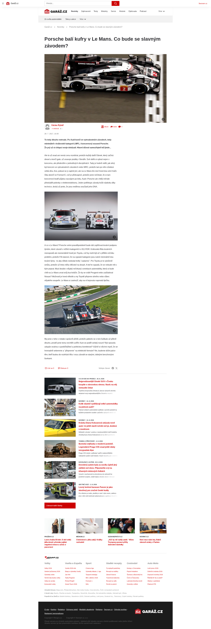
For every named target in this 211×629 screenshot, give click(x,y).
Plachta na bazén (65, 593)
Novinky (74, 11)
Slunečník (83, 593)
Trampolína (75, 593)
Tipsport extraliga (91, 575)
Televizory (117, 596)
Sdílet (115, 127)
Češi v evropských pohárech (109, 590)
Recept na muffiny (112, 571)
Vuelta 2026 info (70, 568)
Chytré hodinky (127, 596)
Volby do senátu (49, 581)
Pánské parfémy (138, 596)
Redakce (61, 609)
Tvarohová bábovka (112, 578)
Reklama (99, 609)
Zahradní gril (117, 593)
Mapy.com (59, 590)
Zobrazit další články (54, 506)
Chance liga (90, 568)
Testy (96, 11)
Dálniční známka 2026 (155, 571)
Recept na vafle (111, 581)
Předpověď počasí (70, 590)
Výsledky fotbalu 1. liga (93, 571)
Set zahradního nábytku (104, 593)
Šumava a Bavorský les (134, 575)
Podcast (143, 11)
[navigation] (3, 3)
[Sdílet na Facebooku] (113, 368)
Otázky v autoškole (154, 581)
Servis (113, 11)
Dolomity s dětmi (132, 584)
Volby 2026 (48, 568)
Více (160, 11)
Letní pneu (100, 596)
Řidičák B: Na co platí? (155, 578)
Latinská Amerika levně (134, 581)
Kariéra (53, 609)
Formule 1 (89, 581)
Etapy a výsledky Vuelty (73, 571)
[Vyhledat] (115, 3)
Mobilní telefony (65, 596)
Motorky (104, 11)
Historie (122, 11)
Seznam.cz (203, 3)
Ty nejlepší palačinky (113, 568)
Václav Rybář (57, 125)
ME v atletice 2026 (92, 578)
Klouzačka (91, 593)
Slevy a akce (70, 19)
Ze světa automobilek (53, 19)
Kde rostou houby (83, 590)
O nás (46, 609)
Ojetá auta (132, 11)
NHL (87, 584)
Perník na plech (111, 584)
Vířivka (124, 593)
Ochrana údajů (72, 609)
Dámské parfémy (89, 596)
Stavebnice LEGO (77, 596)
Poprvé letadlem (132, 571)
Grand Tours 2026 (71, 584)
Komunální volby (50, 584)
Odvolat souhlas (120, 609)
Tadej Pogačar (70, 578)
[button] (105, 88)
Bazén (56, 593)
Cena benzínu (94, 590)
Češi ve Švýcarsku (133, 578)
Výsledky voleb (49, 575)
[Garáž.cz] (55, 11)
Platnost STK (152, 584)
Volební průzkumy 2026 (52, 571)
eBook (106, 127)
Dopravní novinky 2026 (155, 575)
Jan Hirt (67, 575)
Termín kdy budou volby (52, 578)
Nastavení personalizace (53, 613)
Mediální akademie (86, 609)
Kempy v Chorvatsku (134, 568)
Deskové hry (109, 596)
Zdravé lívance (111, 575)
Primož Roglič (69, 581)
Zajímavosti (85, 11)
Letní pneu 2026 (153, 568)
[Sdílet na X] (116, 368)
